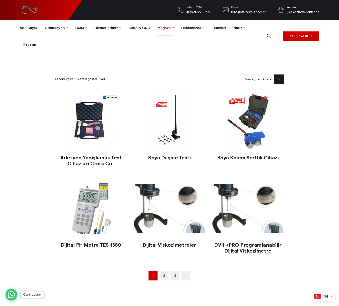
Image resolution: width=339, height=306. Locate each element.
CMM (79, 28)
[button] (11, 294)
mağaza (164, 28)
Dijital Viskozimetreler (169, 245)
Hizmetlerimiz (106, 28)
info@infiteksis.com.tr (248, 12)
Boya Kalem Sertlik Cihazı (248, 158)
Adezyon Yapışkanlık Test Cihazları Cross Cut (91, 161)
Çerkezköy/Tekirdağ (302, 12)
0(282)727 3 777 (198, 12)
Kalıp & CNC (139, 28)
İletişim (29, 44)
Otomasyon (55, 28)
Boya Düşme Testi (169, 158)
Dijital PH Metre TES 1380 (91, 245)
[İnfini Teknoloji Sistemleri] (29, 10)
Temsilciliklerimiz (227, 28)
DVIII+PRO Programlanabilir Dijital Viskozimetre (248, 248)
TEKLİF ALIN (299, 36)
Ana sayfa (28, 28)
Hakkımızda (191, 28)
